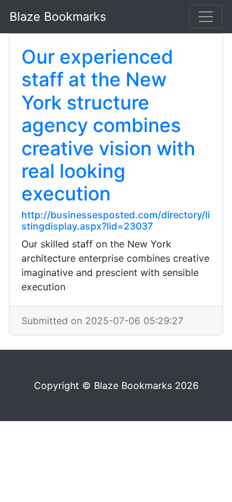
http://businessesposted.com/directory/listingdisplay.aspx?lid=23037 (115, 220)
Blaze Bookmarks (58, 17)
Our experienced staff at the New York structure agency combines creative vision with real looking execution (108, 125)
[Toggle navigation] (205, 17)
